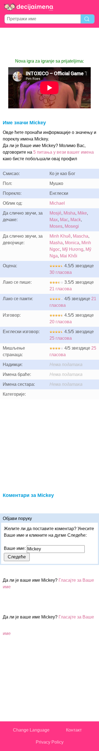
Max (54, 219)
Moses (56, 226)
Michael (57, 203)
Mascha (80, 236)
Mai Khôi (68, 256)
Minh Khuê (60, 236)
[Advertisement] (49, 42)
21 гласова (61, 288)
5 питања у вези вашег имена (63, 152)
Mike (82, 213)
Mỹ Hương (72, 249)
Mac (64, 219)
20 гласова (61, 321)
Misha (69, 213)
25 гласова (61, 338)
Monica (72, 242)
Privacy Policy (50, 742)
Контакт (74, 730)
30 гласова (61, 272)
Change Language (31, 730)
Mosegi (72, 226)
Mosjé (55, 213)
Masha (56, 242)
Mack (75, 219)
